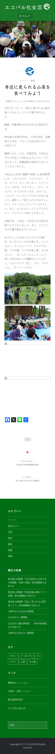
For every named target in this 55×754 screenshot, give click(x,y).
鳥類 (10, 556)
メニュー (26, 16)
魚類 (10, 550)
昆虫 (10, 538)
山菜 (27, 439)
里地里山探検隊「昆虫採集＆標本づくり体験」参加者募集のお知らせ (27, 594)
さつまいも (26, 656)
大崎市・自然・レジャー (19, 691)
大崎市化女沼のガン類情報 (21, 633)
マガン (13, 662)
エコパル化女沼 (24, 7)
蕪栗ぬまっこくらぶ (17, 683)
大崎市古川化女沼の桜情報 (21, 611)
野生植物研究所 (15, 700)
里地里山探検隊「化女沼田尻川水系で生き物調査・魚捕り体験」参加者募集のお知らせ (27, 582)
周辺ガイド (13, 526)
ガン (38, 656)
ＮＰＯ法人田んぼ (16, 708)
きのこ (13, 656)
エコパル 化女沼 (20, 101)
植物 (33, 81)
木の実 (32, 662)
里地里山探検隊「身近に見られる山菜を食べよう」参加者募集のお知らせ (27, 603)
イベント (24, 81)
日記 (10, 532)
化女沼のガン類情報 (17, 617)
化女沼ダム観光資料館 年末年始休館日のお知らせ (27, 625)
